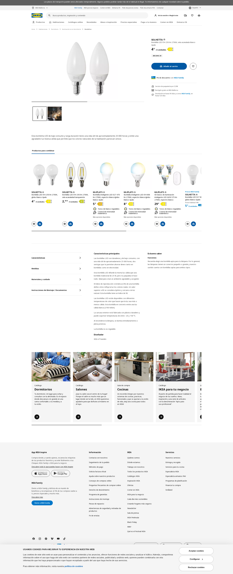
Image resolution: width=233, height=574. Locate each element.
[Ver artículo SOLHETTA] (46, 175)
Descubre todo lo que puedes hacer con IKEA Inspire (52, 467)
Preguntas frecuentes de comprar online (105, 485)
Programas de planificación (176, 481)
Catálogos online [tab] (75, 22)
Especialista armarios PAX (176, 476)
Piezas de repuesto (96, 504)
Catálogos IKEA (133, 476)
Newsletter (131, 508)
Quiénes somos (133, 458)
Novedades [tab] (91, 22)
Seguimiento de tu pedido (99, 462)
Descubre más (37, 497)
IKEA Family (78, 8)
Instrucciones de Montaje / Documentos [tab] (49, 290)
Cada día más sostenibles (137, 499)
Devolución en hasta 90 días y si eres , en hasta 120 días (174, 95)
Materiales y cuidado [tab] (41, 279)
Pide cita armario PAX (147, 8)
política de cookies (74, 566)
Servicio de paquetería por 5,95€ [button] (166, 86)
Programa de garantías (98, 494)
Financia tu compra (173, 485)
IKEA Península (133, 517)
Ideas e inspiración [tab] (108, 22)
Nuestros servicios (173, 458)
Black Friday (132, 522)
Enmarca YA (116, 8)
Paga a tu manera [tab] (148, 22)
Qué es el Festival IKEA (136, 531)
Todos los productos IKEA (137, 471)
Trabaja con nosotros (135, 467)
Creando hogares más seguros (139, 504)
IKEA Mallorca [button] (40, 8)
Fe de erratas (94, 515)
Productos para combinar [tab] (43, 150)
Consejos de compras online (100, 481)
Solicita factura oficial (97, 471)
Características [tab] (38, 258)
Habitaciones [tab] (58, 22)
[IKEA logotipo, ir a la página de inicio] (37, 15)
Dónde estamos (133, 462)
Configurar (195, 559)
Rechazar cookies (196, 567)
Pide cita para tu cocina (130, 8)
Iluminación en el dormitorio (71, 29)
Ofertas (130, 485)
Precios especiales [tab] (129, 22)
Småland (169, 490)
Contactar (160, 8)
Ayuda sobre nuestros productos (102, 476)
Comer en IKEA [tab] (166, 22)
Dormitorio (54, 29)
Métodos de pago (96, 467)
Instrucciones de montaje (99, 499)
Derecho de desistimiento (99, 490)
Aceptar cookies (196, 551)
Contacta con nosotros (98, 458)
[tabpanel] (147, 297)
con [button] (170, 78)
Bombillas (88, 29)
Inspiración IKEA (133, 481)
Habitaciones (43, 29)
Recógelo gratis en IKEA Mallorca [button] (166, 90)
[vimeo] (52, 539)
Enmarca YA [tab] (182, 22)
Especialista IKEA (172, 471)
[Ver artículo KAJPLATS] (107, 175)
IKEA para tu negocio (91, 8)
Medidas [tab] (35, 268)
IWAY (129, 527)
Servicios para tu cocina (175, 467)
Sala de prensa (133, 513)
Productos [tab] (40, 22)
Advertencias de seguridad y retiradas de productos (105, 509)
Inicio (33, 29)
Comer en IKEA (105, 8)
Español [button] (195, 8)
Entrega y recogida (173, 462)
